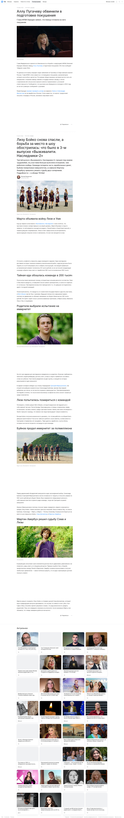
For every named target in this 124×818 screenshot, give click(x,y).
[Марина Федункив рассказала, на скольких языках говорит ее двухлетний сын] (96, 734)
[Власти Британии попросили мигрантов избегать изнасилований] (73, 734)
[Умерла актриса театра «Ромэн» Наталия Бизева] (73, 780)
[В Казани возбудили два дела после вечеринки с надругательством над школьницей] (27, 803)
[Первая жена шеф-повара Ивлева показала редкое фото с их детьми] (27, 666)
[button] (45, 42)
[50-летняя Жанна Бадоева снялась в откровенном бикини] (96, 757)
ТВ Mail (31, 135)
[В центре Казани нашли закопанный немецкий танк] (27, 712)
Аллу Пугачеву (38, 66)
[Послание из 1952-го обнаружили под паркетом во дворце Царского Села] (27, 757)
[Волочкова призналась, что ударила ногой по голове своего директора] (96, 712)
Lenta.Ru (32, 7)
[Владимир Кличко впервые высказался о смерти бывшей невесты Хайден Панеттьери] (73, 643)
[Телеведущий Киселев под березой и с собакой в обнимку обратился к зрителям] (96, 643)
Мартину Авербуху (55, 514)
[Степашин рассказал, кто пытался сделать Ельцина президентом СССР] (96, 666)
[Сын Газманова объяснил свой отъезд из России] (50, 643)
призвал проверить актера (35, 91)
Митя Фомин (22, 294)
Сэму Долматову (42, 514)
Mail (2, 816)
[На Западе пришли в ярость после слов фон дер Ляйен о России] (73, 712)
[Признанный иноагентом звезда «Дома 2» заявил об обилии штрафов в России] (50, 757)
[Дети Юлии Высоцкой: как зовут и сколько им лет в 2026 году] (50, 689)
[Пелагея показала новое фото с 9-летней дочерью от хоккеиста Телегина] (50, 734)
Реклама (12, 816)
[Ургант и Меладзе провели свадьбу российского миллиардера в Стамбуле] (27, 734)
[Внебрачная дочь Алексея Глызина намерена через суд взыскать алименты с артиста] (27, 689)
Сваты (54, 91)
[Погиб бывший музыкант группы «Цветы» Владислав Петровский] (50, 712)
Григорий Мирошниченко (59, 385)
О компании (6, 816)
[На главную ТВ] (4, 1)
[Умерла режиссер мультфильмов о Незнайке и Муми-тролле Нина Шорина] (50, 780)
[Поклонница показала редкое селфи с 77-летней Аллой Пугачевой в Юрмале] (96, 780)
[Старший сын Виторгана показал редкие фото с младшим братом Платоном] (73, 803)
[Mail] (2, 1)
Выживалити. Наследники (44, 223)
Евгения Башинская (26, 176)
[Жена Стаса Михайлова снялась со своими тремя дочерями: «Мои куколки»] (96, 689)
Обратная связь (118, 816)
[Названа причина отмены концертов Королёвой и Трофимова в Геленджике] (27, 780)
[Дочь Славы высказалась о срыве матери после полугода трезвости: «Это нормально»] (96, 803)
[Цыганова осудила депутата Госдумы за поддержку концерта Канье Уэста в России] (50, 666)
